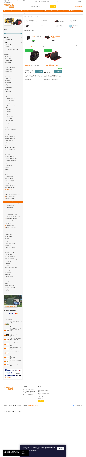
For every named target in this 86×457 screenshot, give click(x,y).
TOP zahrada (7, 75)
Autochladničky (8, 133)
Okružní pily (9, 115)
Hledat (53, 6)
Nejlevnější (37, 46)
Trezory (6, 173)
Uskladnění (8, 191)
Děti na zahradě (8, 164)
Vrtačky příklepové (10, 124)
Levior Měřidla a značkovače (11, 185)
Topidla (6, 242)
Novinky (6, 283)
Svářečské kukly (10, 102)
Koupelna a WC (9, 278)
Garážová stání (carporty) (10, 147)
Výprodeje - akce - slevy (10, 156)
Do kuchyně (8, 280)
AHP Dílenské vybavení (9, 189)
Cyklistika (7, 265)
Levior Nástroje (8, 183)
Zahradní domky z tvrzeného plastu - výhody (44, 397)
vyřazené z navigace (9, 281)
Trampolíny (7, 263)
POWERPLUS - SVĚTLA (9, 251)
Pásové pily (9, 109)
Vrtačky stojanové (10, 125)
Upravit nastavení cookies (32, 405)
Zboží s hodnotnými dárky (11, 158)
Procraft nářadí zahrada (10, 136)
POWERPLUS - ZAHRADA (10, 247)
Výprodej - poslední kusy (11, 160)
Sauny (6, 131)
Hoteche (8, 46)
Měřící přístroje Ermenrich (10, 149)
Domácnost (7, 274)
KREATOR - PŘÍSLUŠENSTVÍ (10, 258)
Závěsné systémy (10, 225)
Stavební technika (8, 87)
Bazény (6, 269)
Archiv (41, 400)
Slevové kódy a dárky (9, 285)
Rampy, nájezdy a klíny (11, 220)
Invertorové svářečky (11, 98)
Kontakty (36, 1)
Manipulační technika (10, 229)
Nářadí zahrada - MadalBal (10, 138)
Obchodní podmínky (45, 1)
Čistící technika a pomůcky (11, 218)
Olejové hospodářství (10, 198)
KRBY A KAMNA (8, 78)
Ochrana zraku (10, 211)
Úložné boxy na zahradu (10, 174)
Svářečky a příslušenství (10, 287)
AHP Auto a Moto (8, 234)
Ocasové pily (9, 113)
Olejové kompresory (11, 93)
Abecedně (51, 46)
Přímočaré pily (10, 116)
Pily (7, 107)
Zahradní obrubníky (9, 176)
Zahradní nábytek (8, 154)
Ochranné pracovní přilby (12, 214)
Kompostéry (7, 169)
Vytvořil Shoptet (78, 405)
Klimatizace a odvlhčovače (10, 129)
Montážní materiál (10, 231)
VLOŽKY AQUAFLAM (9, 56)
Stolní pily (9, 111)
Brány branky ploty (9, 144)
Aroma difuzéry (9, 276)
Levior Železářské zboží (10, 187)
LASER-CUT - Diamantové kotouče (12, 261)
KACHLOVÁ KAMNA (8, 64)
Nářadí (6, 89)
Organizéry (8, 233)
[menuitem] (5, 11)
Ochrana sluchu (10, 213)
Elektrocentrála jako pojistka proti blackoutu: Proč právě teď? (44, 390)
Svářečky (8, 96)
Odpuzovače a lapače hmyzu (11, 271)
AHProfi (8, 44)
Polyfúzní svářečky (10, 100)
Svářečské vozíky (10, 104)
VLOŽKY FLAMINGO (9, 71)
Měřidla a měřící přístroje (11, 227)
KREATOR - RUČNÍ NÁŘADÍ (10, 256)
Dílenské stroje (9, 193)
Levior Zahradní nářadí (9, 178)
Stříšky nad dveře (8, 165)
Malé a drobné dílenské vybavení (13, 194)
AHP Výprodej (8, 245)
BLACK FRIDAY (8, 58)
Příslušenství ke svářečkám (12, 105)
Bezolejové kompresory (12, 95)
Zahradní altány (8, 153)
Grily (6, 84)
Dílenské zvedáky (10, 200)
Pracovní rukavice (10, 205)
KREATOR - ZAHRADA (9, 254)
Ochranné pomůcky (10, 202)
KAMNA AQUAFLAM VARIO (10, 62)
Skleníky (6, 86)
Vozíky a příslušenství (10, 196)
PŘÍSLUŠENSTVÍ (8, 73)
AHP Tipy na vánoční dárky (10, 243)
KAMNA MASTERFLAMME (10, 66)
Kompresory (8, 91)
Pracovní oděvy (10, 209)
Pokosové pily (10, 118)
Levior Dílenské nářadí (9, 180)
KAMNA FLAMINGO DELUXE (10, 67)
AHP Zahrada (7, 240)
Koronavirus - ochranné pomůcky (13, 203)
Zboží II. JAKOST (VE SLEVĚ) (10, 151)
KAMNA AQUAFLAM (9, 60)
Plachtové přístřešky (9, 140)
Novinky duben (8, 80)
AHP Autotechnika (8, 236)
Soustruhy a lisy (9, 120)
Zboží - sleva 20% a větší (10, 162)
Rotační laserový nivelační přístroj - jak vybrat (43, 394)
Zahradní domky (8, 135)
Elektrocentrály (8, 76)
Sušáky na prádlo (8, 272)
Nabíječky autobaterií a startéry (11, 267)
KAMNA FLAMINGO (8, 69)
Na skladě (9, 39)
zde (36, 450)
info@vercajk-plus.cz (29, 389)
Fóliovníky (7, 167)
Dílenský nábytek (9, 222)
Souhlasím (60, 448)
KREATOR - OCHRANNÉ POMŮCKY (11, 260)
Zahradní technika (8, 82)
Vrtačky (7, 122)
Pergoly (6, 142)
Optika (6, 127)
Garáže (6, 145)
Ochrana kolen (10, 207)
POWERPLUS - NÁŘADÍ (9, 249)
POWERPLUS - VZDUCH (9, 252)
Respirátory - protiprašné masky (13, 216)
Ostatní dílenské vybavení (11, 223)
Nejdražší (44, 46)
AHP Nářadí (7, 238)
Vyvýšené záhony (8, 171)
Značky (6, 289)
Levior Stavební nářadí (9, 182)
